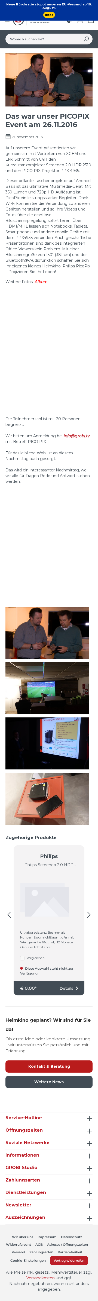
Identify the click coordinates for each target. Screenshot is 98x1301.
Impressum (47, 1237)
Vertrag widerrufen (69, 1260)
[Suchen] (86, 39)
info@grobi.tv (77, 435)
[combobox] (42, 39)
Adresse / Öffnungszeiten (67, 1244)
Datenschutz (71, 1237)
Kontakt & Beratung (49, 1066)
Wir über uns (22, 1237)
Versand (18, 1252)
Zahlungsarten (41, 1252)
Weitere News (49, 1081)
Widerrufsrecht (18, 1244)
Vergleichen (36, 958)
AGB (39, 1244)
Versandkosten (40, 1278)
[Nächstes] (89, 915)
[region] (49, 915)
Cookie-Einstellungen (28, 1260)
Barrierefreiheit (70, 1252)
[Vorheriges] (9, 915)
